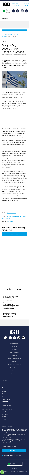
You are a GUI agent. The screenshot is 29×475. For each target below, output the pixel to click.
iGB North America (7, 409)
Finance (14, 349)
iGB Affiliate (5, 414)
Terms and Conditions (22, 471)
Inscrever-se (14, 450)
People (14, 361)
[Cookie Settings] (2, 472)
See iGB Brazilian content (6, 11)
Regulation (5, 302)
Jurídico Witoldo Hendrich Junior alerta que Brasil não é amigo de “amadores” (13, 440)
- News (10, 300)
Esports (14, 346)
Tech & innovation (14, 374)
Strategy (14, 370)
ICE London (5, 422)
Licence (8, 216)
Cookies (13, 471)
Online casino (11, 213)
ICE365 (4, 419)
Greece (10, 221)
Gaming (9, 34)
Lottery (14, 355)
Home (4, 34)
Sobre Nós (4, 391)
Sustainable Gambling (14, 364)
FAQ (3, 396)
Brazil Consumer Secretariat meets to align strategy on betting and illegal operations (11, 306)
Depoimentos (5, 401)
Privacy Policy (6, 471)
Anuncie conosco (6, 399)
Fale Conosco (5, 394)
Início (3, 384)
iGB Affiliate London (7, 416)
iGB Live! (4, 411)
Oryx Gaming (6, 218)
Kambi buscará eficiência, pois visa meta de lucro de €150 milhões (13, 435)
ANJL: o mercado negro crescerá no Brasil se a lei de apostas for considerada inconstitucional (14, 430)
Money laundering (7, 294)
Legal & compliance (14, 352)
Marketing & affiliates (14, 358)
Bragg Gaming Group (18, 216)
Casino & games (14, 343)
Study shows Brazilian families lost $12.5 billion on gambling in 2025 (10, 315)
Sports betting (14, 367)
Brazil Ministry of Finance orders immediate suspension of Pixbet (10, 298)
